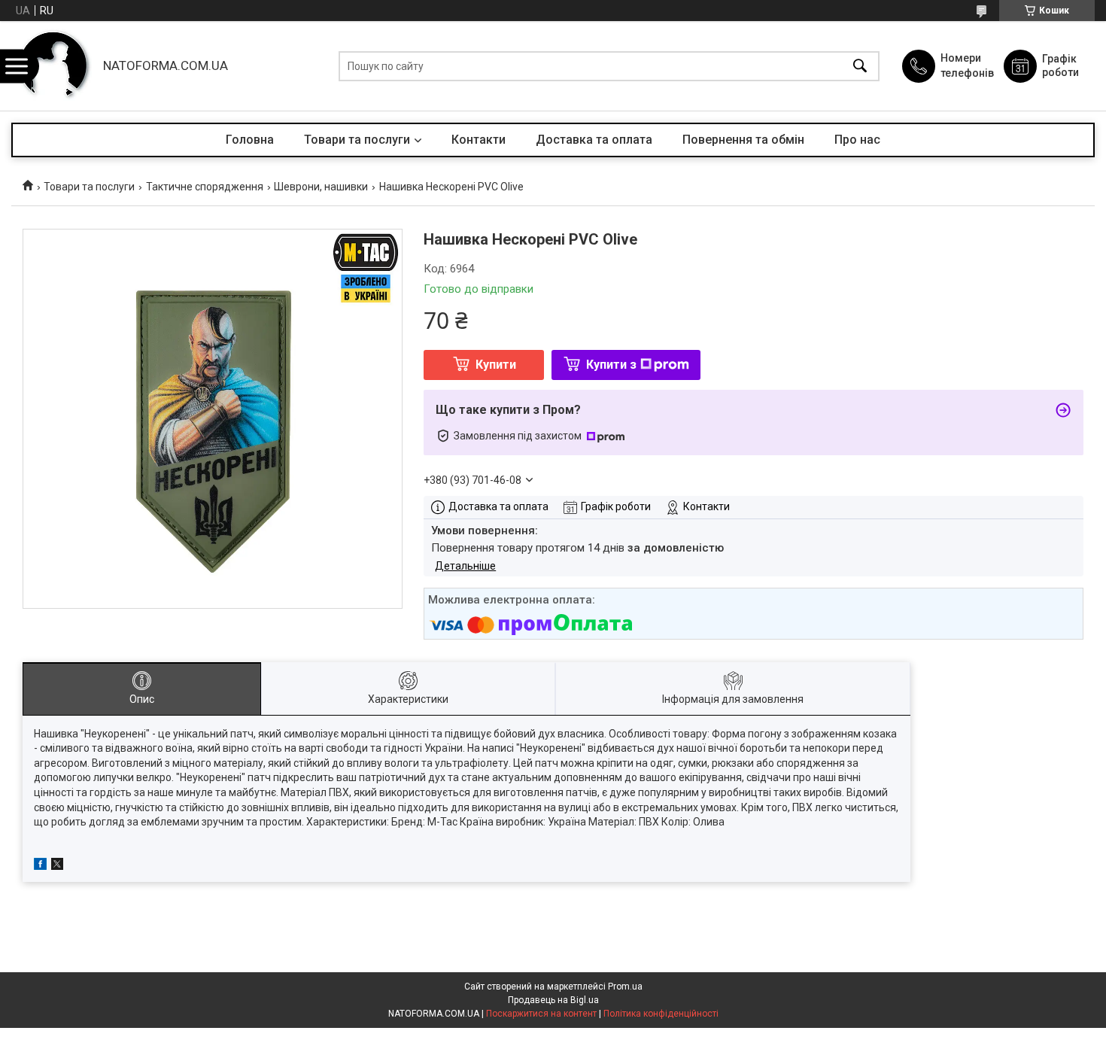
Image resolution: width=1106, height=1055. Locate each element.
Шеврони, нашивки (321, 187)
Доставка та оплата (594, 139)
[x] (57, 866)
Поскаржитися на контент (541, 1013)
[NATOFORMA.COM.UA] (53, 66)
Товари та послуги (357, 139)
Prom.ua (625, 986)
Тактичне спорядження (204, 187)
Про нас (857, 139)
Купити (496, 364)
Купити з (611, 364)
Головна (250, 139)
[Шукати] (860, 66)
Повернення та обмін (743, 139)
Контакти (478, 139)
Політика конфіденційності (661, 1013)
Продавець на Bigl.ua (553, 1000)
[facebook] (40, 866)
